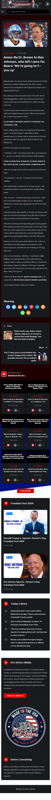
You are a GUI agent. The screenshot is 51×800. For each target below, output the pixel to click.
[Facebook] (8, 307)
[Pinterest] (31, 307)
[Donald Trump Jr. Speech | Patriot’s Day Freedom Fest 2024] (25, 522)
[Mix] (43, 307)
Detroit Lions (9, 81)
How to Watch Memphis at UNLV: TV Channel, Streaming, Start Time (13, 401)
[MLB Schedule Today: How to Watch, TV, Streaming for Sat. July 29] (13, 421)
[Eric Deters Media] (22, 4)
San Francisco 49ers (20, 236)
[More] (28, 313)
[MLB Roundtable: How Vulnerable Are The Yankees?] (38, 456)
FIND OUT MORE (14, 696)
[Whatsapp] (22, 313)
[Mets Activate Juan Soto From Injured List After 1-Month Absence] (38, 421)
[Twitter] (14, 307)
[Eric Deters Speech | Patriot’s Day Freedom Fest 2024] (25, 566)
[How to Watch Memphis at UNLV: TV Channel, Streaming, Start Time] (13, 386)
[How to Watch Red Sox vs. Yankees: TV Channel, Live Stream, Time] (38, 386)
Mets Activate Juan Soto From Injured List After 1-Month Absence (37, 436)
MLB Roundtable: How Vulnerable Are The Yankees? (38, 471)
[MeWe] (37, 307)
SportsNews (9, 53)
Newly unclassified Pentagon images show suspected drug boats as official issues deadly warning (27, 643)
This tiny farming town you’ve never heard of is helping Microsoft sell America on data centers (29, 632)
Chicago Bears (12, 99)
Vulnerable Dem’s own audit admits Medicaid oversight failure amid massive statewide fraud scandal (28, 614)
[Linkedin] (25, 307)
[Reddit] (20, 307)
